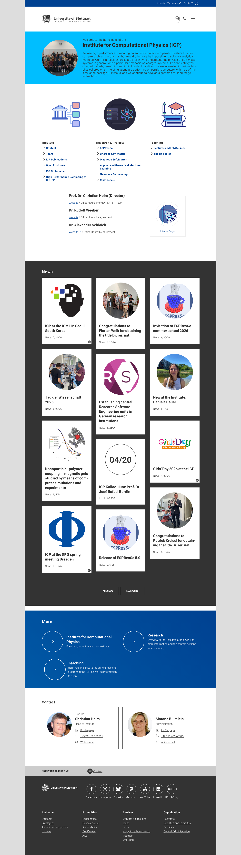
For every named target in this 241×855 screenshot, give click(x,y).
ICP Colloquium (56, 171)
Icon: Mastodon (131, 789)
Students (47, 818)
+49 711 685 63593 (172, 736)
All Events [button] (132, 590)
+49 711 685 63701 (91, 736)
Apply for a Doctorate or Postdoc (136, 833)
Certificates (89, 831)
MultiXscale (107, 180)
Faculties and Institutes (177, 823)
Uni (166, 3)
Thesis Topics (162, 153)
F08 (188, 3)
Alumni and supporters (55, 827)
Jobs (126, 827)
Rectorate (169, 818)
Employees (48, 823)
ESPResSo (106, 148)
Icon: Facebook (91, 789)
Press (126, 823)
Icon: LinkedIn (158, 789)
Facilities (169, 827)
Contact (51, 148)
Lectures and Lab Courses (170, 148)
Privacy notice (90, 823)
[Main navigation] (192, 18)
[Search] (185, 18)
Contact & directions (134, 818)
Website (73, 202)
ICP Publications (56, 159)
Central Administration (177, 831)
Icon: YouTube (145, 789)
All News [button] (108, 590)
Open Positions (55, 165)
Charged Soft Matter (112, 153)
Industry (46, 831)
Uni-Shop (128, 839)
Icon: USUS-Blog (172, 789)
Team (49, 153)
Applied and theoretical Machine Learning (120, 166)
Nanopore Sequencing (114, 174)
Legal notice (89, 818)
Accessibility (89, 827)
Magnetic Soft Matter (113, 159)
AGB (85, 835)
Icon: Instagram (105, 789)
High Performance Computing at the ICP (66, 178)
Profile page (87, 730)
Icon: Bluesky (118, 789)
